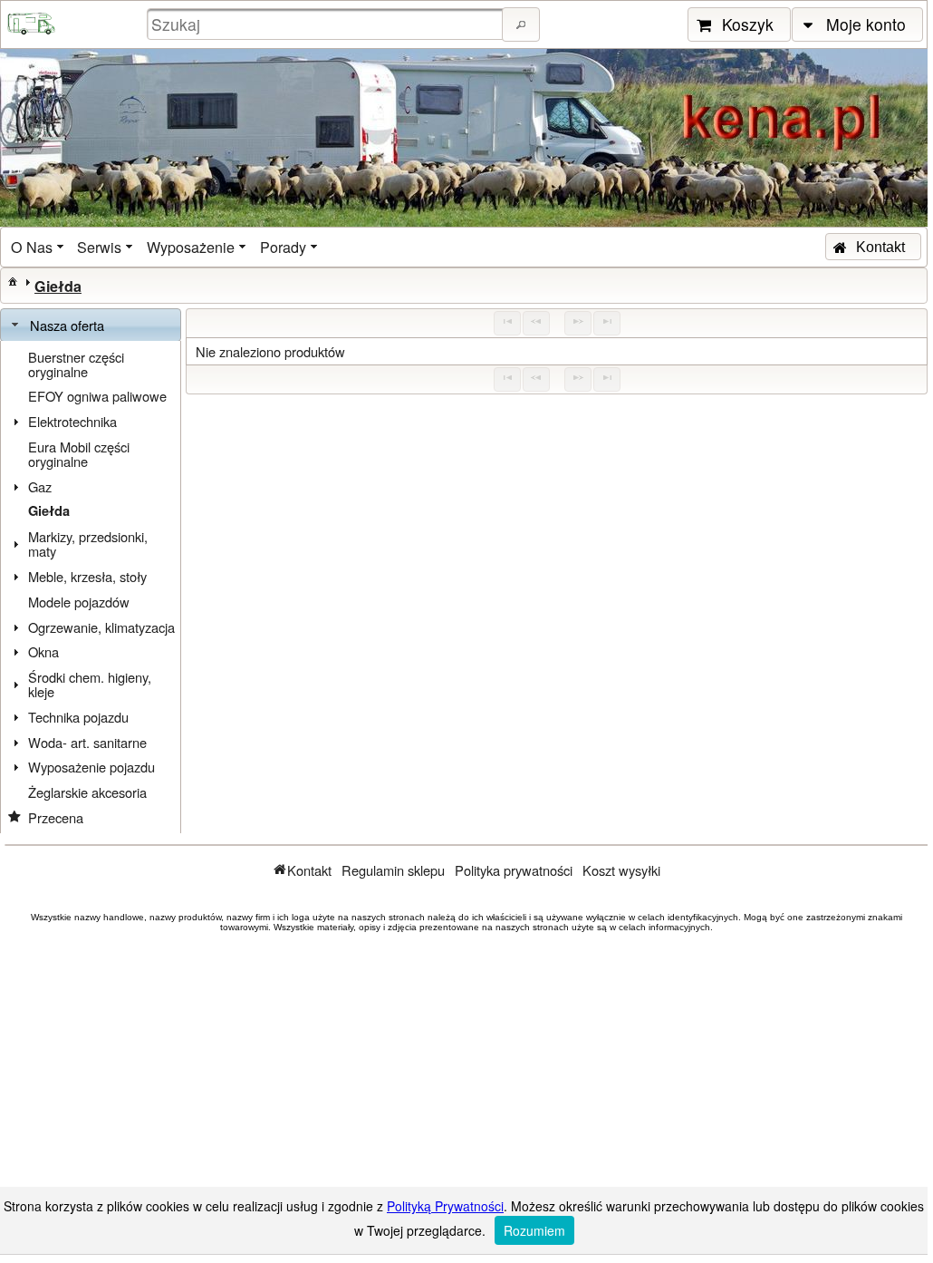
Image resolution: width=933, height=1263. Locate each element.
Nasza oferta (67, 325)
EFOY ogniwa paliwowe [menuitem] (97, 395)
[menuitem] (38, 247)
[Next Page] (578, 323)
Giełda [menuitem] (49, 510)
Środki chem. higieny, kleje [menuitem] (89, 684)
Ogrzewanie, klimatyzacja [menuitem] (101, 626)
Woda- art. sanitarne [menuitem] (87, 742)
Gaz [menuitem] (40, 486)
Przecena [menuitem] (55, 817)
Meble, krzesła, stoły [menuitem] (87, 576)
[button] (521, 24)
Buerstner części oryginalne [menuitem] (76, 364)
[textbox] (327, 24)
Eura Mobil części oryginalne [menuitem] (79, 454)
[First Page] (507, 323)
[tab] (90, 325)
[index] (12, 281)
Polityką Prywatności (445, 1206)
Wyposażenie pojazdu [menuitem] (91, 766)
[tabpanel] (90, 587)
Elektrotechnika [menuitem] (72, 421)
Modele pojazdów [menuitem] (79, 601)
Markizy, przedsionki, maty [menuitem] (88, 543)
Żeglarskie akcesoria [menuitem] (87, 792)
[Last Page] (606, 323)
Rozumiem (534, 1230)
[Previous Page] (536, 323)
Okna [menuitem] (43, 651)
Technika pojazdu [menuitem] (78, 716)
